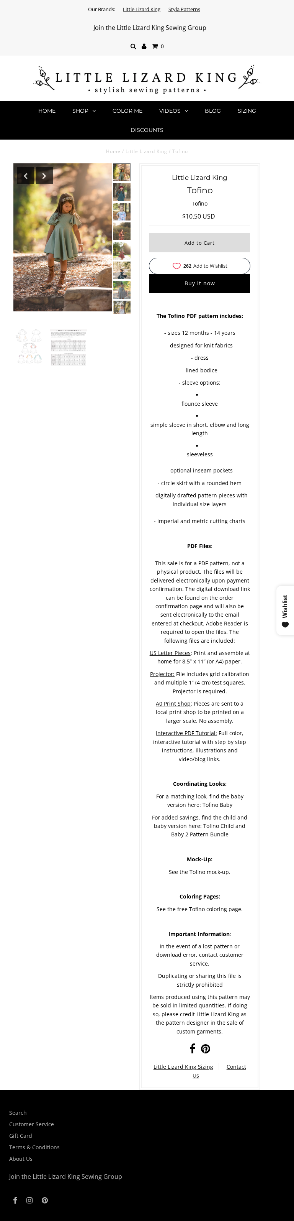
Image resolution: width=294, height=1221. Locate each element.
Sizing (247, 110)
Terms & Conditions (34, 1147)
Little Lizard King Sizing (183, 1066)
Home (47, 110)
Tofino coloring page (215, 909)
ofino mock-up (211, 871)
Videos (170, 110)
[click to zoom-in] (29, 346)
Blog (213, 110)
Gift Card (20, 1135)
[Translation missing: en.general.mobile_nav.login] (144, 46)
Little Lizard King (141, 9)
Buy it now (200, 283)
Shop (80, 110)
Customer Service (31, 1124)
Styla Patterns (184, 9)
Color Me (127, 110)
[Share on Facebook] (192, 1050)
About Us (21, 1158)
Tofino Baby (217, 804)
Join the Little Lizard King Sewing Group (149, 27)
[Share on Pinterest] (205, 1050)
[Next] (44, 175)
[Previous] (25, 175)
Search (18, 1112)
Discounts (147, 130)
